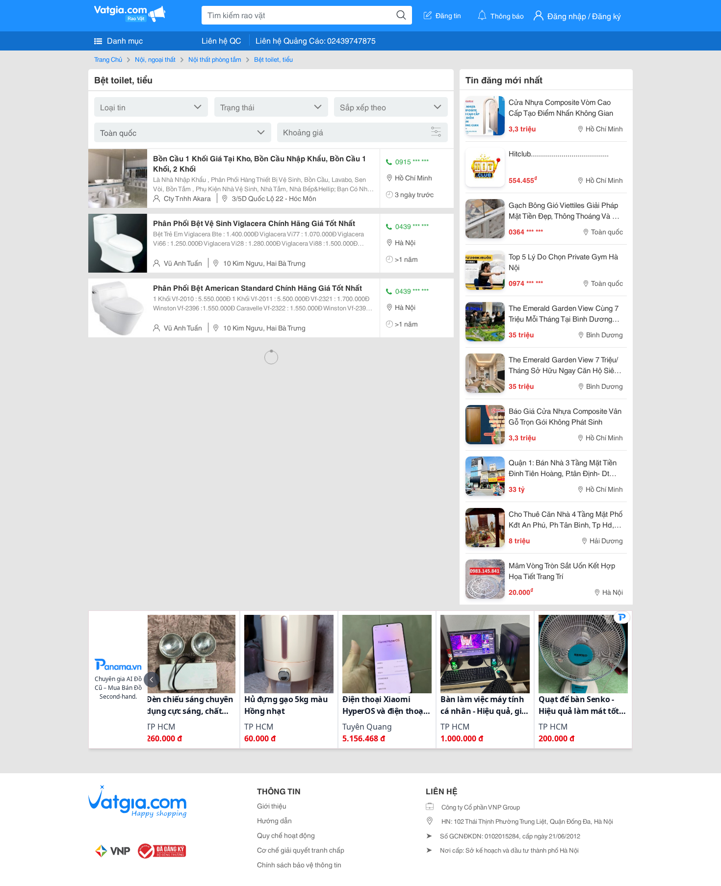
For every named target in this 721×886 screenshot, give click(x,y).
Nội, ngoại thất (155, 58)
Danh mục (124, 40)
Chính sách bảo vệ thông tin (299, 864)
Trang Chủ (108, 58)
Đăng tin (448, 15)
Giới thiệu (271, 805)
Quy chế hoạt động (286, 835)
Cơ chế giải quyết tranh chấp (300, 850)
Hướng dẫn (274, 820)
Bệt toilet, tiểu (273, 58)
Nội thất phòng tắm (214, 58)
